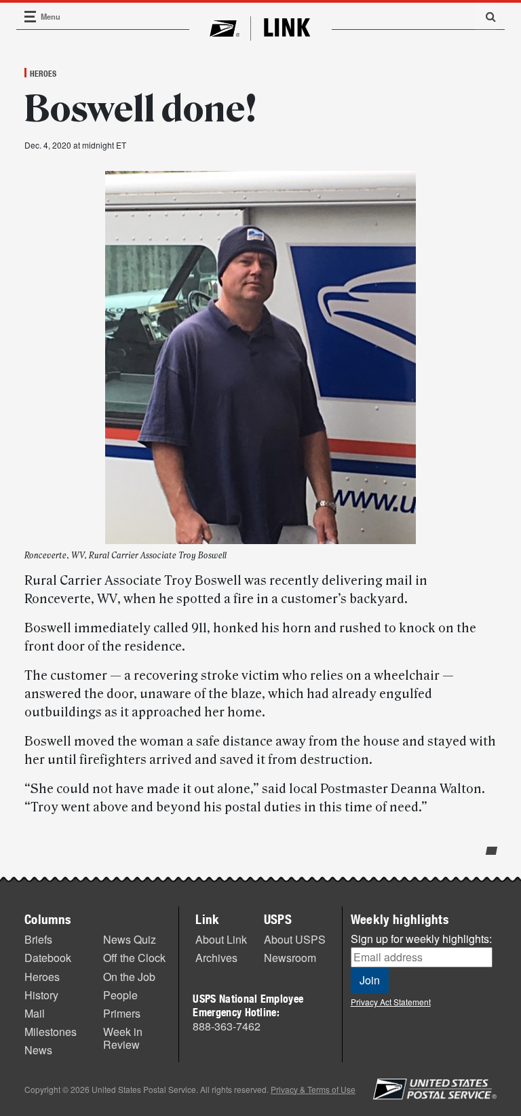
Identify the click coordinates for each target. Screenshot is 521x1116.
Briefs (38, 939)
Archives (216, 957)
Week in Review (122, 1038)
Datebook (47, 957)
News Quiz (129, 939)
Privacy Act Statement (391, 1001)
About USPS (295, 939)
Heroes (43, 73)
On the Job (129, 976)
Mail (34, 1013)
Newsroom (290, 957)
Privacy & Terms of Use (313, 1089)
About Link (221, 939)
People (120, 995)
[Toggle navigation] (30, 16)
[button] (486, 16)
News (38, 1050)
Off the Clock (134, 957)
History (41, 995)
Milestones (50, 1031)
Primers (121, 1013)
